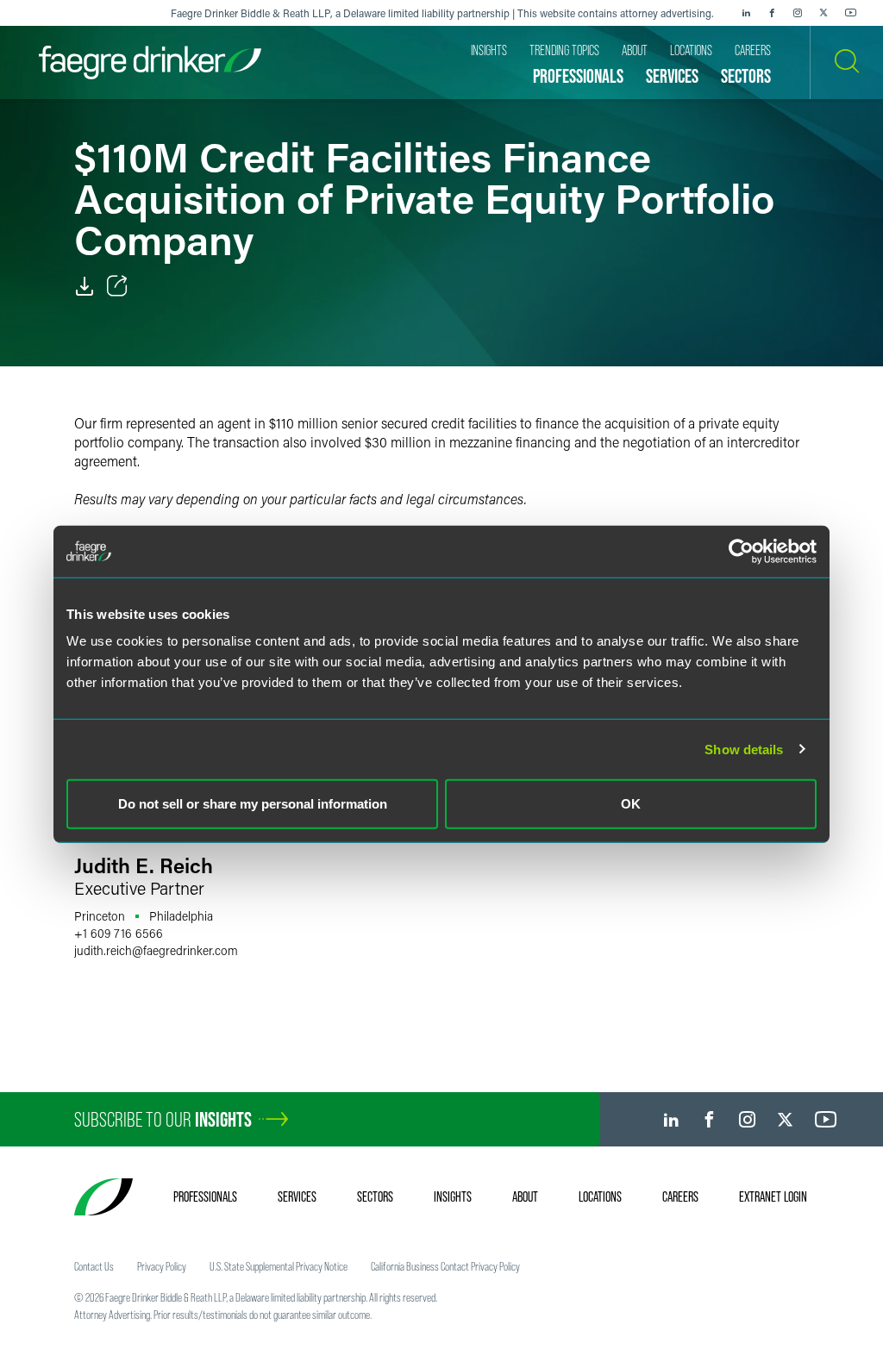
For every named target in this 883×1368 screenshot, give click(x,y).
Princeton (99, 916)
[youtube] (851, 13)
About (525, 1196)
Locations (600, 1196)
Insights (453, 1196)
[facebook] (771, 13)
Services (297, 1196)
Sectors (375, 1196)
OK (631, 803)
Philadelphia (181, 916)
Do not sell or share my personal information (252, 803)
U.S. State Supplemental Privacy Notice (279, 1266)
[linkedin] (746, 13)
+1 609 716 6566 (118, 933)
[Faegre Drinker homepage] (150, 62)
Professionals (205, 1196)
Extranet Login (773, 1196)
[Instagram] (797, 13)
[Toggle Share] (117, 286)
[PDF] (84, 286)
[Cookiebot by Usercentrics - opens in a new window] (741, 551)
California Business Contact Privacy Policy (445, 1266)
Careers (680, 1196)
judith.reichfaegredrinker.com (156, 950)
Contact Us (94, 1266)
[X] (823, 13)
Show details (744, 748)
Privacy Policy (161, 1266)
